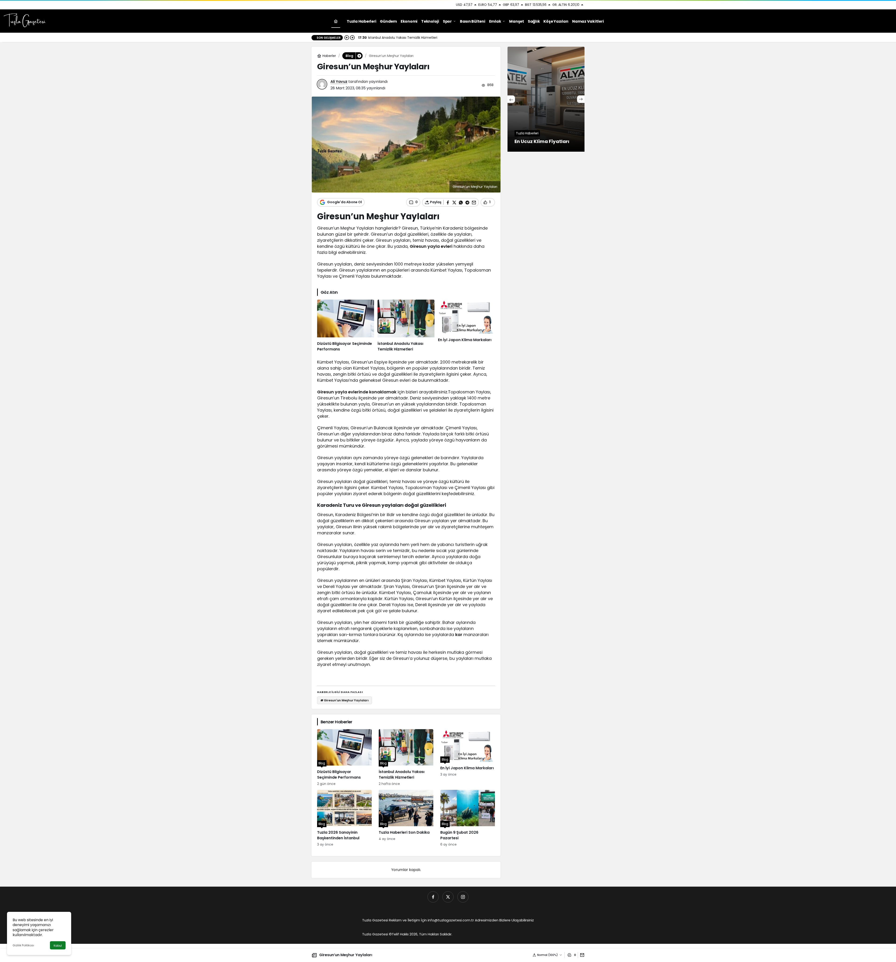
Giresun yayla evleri (431, 246)
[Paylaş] (581, 955)
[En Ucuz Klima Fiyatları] (546, 99)
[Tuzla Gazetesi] (25, 21)
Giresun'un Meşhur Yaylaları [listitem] (344, 700)
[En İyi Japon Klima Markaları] (466, 326)
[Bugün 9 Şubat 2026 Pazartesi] (467, 818)
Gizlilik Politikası (23, 945)
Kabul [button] (58, 946)
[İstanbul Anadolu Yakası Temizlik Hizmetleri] (406, 326)
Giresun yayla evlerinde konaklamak (356, 392)
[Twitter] (448, 897)
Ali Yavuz (338, 81)
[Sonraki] (352, 37)
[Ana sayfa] (336, 21)
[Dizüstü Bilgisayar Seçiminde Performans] (345, 326)
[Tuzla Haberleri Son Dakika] (406, 818)
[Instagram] (463, 897)
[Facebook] (433, 897)
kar (458, 634)
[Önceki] (347, 37)
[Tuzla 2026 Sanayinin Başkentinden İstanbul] (344, 818)
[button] (359, 55)
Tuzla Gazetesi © (377, 934)
